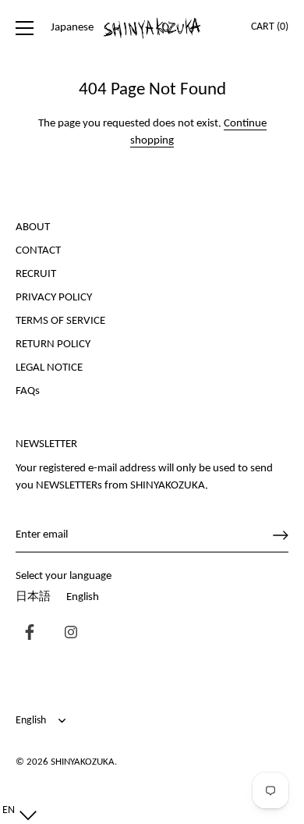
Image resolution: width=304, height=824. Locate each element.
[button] (16, 811)
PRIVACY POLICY (54, 298)
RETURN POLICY (53, 344)
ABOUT (33, 227)
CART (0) (269, 27)
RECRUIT (36, 274)
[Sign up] (280, 535)
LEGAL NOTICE (49, 368)
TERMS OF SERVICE (60, 321)
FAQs (28, 391)
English (82, 597)
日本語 (33, 597)
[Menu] (25, 28)
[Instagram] (67, 634)
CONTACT (38, 251)
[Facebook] (26, 634)
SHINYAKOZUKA (83, 762)
